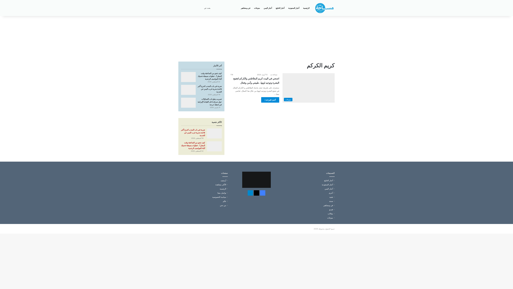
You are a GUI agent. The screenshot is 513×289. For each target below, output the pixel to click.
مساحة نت (273, 75)
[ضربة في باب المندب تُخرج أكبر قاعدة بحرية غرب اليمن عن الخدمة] (188, 90)
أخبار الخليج (280, 8)
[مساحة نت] (324, 8)
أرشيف (223, 180)
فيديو (331, 209)
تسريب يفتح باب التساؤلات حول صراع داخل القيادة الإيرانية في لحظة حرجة (210, 102)
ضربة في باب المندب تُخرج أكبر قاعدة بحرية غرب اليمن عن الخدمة (210, 89)
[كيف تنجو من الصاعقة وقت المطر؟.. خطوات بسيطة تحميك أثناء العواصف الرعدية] (188, 77)
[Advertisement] (256, 39)
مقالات (330, 214)
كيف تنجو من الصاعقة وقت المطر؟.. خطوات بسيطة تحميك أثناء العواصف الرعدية (210, 76)
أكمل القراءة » (270, 100)
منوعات (257, 8)
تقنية (331, 197)
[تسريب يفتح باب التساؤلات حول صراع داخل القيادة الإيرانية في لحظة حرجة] (188, 103)
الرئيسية (306, 8)
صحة (331, 201)
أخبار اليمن (268, 8)
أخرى (331, 193)
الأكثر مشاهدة (220, 185)
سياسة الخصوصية (219, 197)
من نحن (223, 205)
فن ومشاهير (245, 8)
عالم (224, 201)
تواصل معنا (221, 193)
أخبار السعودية (293, 8)
